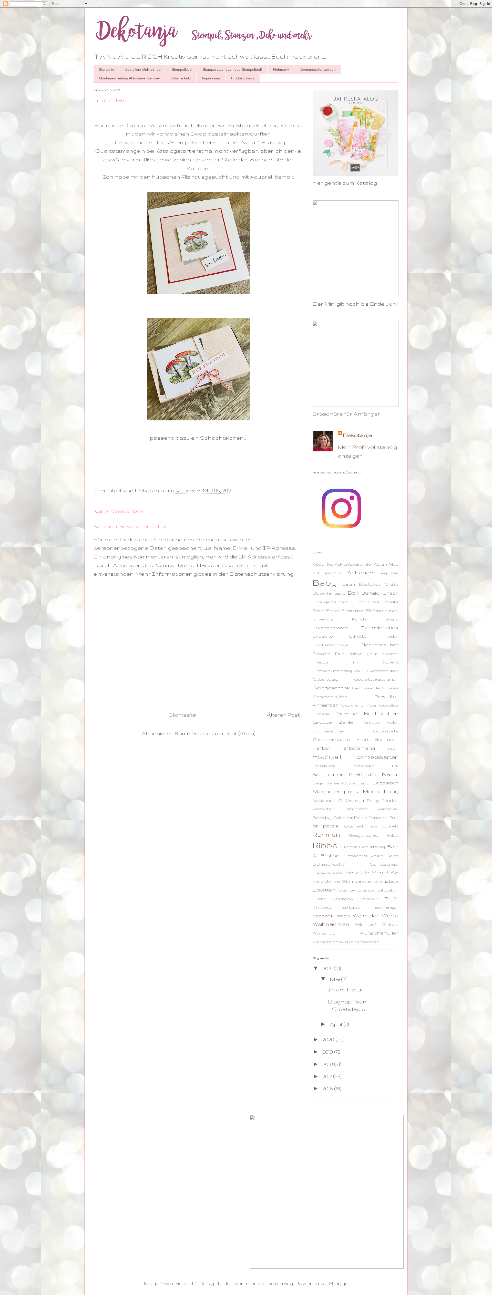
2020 (328, 1039)
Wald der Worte (375, 915)
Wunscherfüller (379, 933)
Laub (363, 783)
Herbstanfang (357, 748)
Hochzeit (327, 756)
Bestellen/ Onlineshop (143, 69)
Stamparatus (357, 881)
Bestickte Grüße (378, 584)
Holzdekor (324, 765)
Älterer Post (283, 715)
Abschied (323, 564)
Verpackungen (331, 915)
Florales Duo (329, 653)
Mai (335, 979)
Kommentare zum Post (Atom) (215, 733)
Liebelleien (385, 782)
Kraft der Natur (373, 774)
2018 (328, 1064)
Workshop (324, 933)
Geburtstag (326, 679)
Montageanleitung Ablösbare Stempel (129, 78)
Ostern (354, 800)
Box (353, 593)
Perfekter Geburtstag (340, 808)
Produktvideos (242, 78)
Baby (325, 582)
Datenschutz (181, 78)
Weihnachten (331, 924)
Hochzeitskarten (375, 757)
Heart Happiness (377, 739)
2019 (328, 1052)
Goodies (388, 705)
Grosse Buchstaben (367, 713)
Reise (392, 835)
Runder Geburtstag (363, 846)
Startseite (106, 69)
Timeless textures (337, 907)
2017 (327, 1076)
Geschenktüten (330, 696)
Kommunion (328, 774)
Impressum (211, 78)
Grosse (321, 713)
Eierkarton (353, 610)
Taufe (391, 898)
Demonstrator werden (318, 69)
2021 (328, 968)
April (336, 1024)
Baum (348, 584)
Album (380, 564)
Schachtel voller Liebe (371, 855)
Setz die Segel (366, 872)
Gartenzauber (382, 670)
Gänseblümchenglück (336, 670)
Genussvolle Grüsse (375, 688)
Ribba (325, 845)
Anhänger (361, 572)
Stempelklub (182, 69)
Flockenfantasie (330, 645)
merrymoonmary (269, 1283)
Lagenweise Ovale (334, 783)
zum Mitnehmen (362, 941)
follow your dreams (373, 653)
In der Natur (346, 989)
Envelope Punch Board (355, 619)
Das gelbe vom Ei (333, 601)
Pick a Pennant (370, 817)
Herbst (321, 748)
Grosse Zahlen (334, 722)
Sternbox (343, 898)
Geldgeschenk (331, 687)
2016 (328, 1088)
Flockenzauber (379, 644)
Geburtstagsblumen (376, 679)
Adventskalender (354, 564)
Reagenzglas (363, 835)
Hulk (394, 765)
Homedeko (362, 765)
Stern (319, 898)
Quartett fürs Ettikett (371, 826)
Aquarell (389, 573)
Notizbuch (324, 800)
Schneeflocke (328, 864)
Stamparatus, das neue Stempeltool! (232, 69)
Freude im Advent (355, 662)
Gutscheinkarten (331, 739)
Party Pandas (382, 800)
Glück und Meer (359, 705)
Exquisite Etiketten (341, 636)
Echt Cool (367, 601)
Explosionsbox (379, 627)
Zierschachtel (328, 941)
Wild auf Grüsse (376, 924)
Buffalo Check (379, 593)
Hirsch (391, 748)
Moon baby (380, 791)
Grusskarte (385, 731)
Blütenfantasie (329, 593)
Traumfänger (383, 907)
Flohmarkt (281, 69)
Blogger (340, 1283)
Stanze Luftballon (377, 890)
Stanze (346, 890)
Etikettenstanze (330, 627)
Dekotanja (357, 435)
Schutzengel (384, 864)
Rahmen (326, 834)
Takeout (369, 898)
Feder (392, 636)
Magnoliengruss (335, 791)
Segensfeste (328, 873)
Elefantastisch (382, 610)
